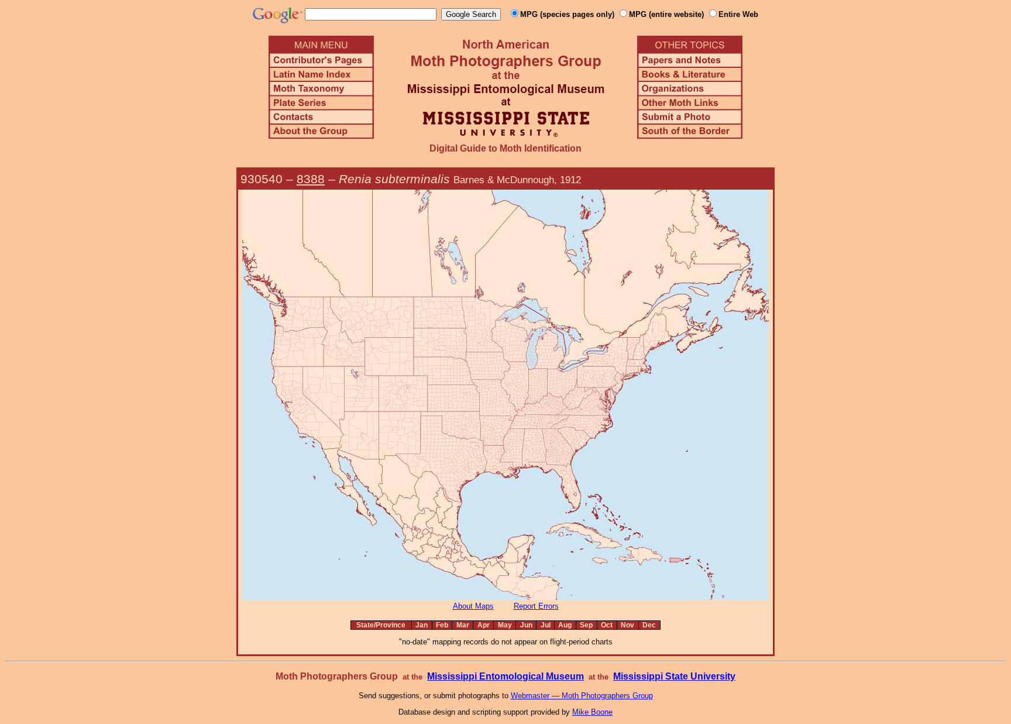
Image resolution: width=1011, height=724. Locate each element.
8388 (311, 179)
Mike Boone (592, 712)
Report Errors (536, 606)
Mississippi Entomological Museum (505, 676)
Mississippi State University (674, 676)
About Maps (473, 606)
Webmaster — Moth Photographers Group (582, 695)
